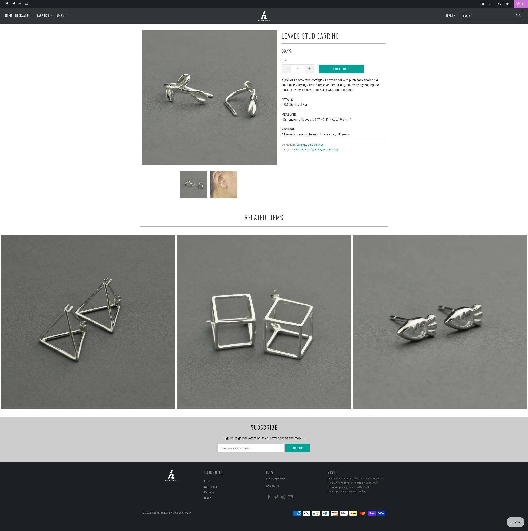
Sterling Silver (313, 149)
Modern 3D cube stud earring (264, 322)
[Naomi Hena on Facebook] (7, 4)
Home (8, 15)
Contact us (272, 486)
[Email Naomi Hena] (26, 4)
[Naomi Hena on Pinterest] (13, 4)
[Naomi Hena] (264, 16)
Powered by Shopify (179, 512)
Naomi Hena (159, 512)
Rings (60, 15)
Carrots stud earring (440, 322)
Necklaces (23, 15)
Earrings (43, 15)
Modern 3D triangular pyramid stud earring (88, 322)
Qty (284, 60)
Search (451, 15)
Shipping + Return (276, 478)
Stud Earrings (316, 144)
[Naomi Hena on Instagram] (20, 4)
